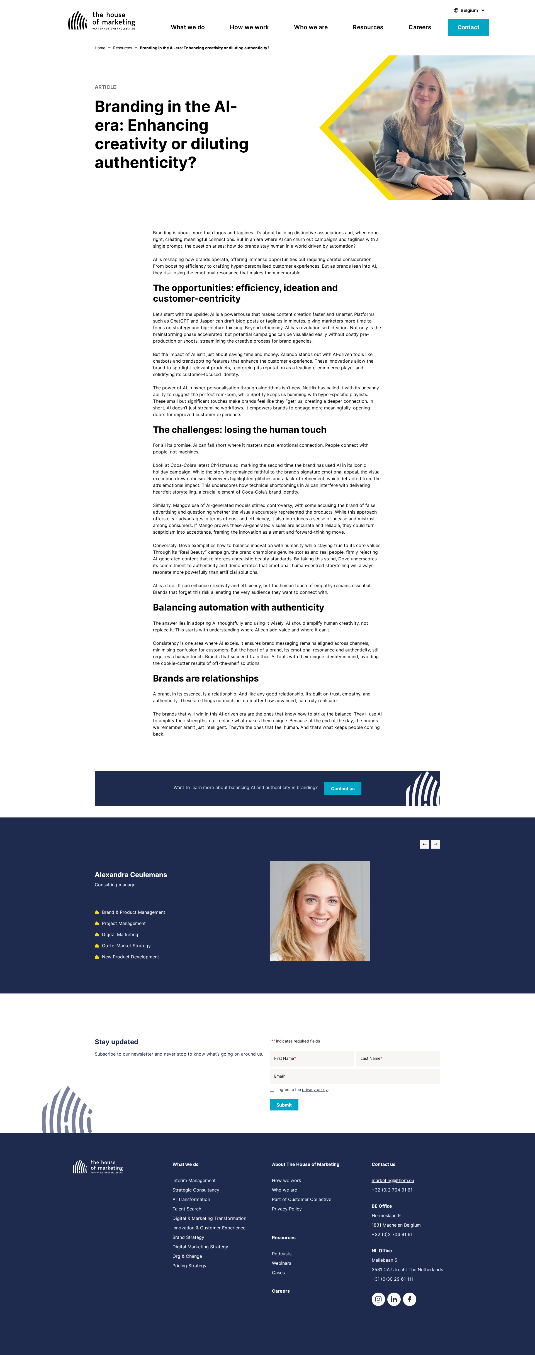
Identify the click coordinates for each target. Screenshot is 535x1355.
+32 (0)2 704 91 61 (392, 1190)
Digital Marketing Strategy (200, 1246)
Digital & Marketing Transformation (209, 1218)
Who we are (311, 27)
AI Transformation (191, 1199)
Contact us (383, 1164)
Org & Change (187, 1256)
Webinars (281, 1263)
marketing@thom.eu (393, 1180)
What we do (188, 27)
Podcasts (281, 1253)
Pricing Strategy (189, 1265)
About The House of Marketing (305, 1164)
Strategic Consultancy (195, 1190)
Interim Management (194, 1180)
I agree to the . (302, 1089)
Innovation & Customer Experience (208, 1228)
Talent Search (186, 1209)
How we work (249, 27)
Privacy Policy (287, 1209)
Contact (469, 27)
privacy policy (315, 1089)
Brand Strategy (188, 1237)
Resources (368, 27)
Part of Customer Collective (301, 1199)
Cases (278, 1272)
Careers (419, 27)
